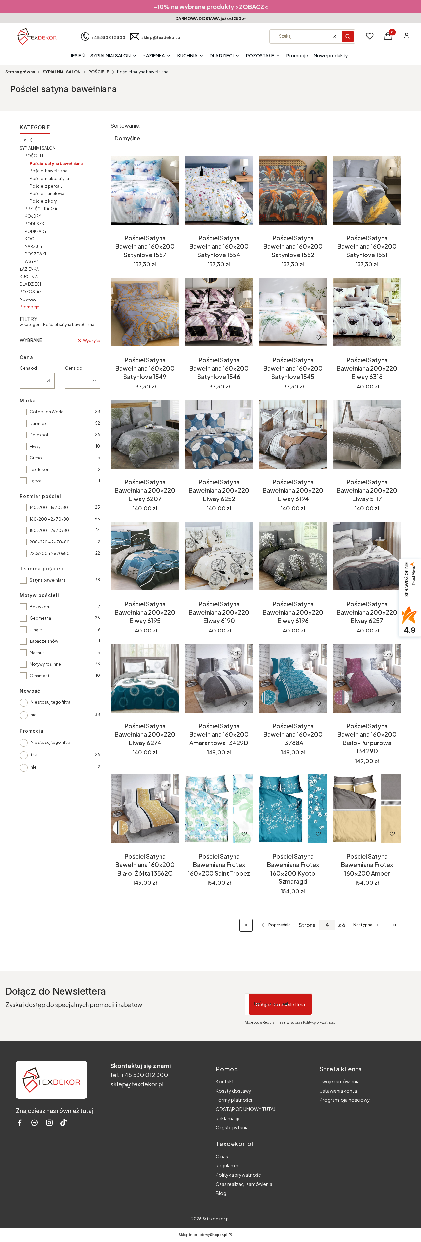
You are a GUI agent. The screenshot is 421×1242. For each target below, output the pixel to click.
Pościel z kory (43, 201)
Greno (36, 457)
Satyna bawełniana (48, 580)
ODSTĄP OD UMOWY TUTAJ (245, 1109)
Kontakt (225, 1081)
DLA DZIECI (30, 284)
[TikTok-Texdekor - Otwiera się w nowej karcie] (63, 1123)
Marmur (37, 652)
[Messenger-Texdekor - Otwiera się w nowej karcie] (34, 1123)
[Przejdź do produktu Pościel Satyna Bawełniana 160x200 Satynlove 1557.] (145, 190)
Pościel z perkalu (46, 186)
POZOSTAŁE (32, 291)
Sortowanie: (126, 125)
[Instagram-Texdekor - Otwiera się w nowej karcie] (49, 1123)
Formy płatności (234, 1100)
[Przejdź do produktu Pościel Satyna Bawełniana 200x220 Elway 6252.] (219, 434)
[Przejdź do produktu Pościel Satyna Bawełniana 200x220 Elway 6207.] (145, 434)
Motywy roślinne (45, 664)
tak (34, 754)
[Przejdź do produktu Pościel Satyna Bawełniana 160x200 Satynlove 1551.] (367, 190)
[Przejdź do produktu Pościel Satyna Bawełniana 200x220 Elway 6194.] (293, 434)
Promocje (29, 306)
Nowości (28, 299)
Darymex (38, 423)
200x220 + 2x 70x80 (50, 542)
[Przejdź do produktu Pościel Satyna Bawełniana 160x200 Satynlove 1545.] (293, 312)
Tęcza (35, 480)
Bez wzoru (40, 606)
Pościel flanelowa (47, 193)
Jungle (36, 629)
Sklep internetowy (203, 1235)
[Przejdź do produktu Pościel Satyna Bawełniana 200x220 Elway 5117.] (367, 434)
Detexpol (39, 434)
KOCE (31, 238)
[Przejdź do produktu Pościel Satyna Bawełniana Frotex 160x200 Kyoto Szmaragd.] (293, 808)
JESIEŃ (26, 140)
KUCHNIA (29, 276)
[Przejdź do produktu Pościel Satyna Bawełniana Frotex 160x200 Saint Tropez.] (219, 808)
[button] (348, 36)
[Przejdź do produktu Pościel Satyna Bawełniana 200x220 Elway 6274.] (145, 678)
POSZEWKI (35, 254)
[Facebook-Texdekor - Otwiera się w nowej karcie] (20, 1123)
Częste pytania (232, 1127)
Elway (35, 446)
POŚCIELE (98, 71)
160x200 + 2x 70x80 (49, 519)
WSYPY (31, 261)
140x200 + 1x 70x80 (49, 507)
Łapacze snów (44, 641)
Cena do (73, 368)
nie (34, 714)
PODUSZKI (35, 223)
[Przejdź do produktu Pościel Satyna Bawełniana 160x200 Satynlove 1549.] (145, 312)
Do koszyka (136, 216)
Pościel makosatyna (49, 178)
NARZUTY (34, 246)
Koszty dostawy (233, 1091)
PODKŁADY (36, 231)
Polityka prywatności (239, 1175)
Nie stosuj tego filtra (50, 702)
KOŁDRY (33, 216)
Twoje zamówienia (339, 1081)
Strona (307, 925)
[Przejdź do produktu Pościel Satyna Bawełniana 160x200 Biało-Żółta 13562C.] (145, 808)
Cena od (28, 368)
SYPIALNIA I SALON (62, 71)
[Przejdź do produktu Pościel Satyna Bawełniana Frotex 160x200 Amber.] (367, 808)
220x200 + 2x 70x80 (50, 553)
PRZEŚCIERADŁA (41, 208)
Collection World (47, 412)
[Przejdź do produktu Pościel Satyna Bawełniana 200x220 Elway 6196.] (293, 556)
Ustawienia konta (338, 1091)
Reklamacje (228, 1118)
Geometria (40, 618)
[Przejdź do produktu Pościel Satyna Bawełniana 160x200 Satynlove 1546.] (219, 312)
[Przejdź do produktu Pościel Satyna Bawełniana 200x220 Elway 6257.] (367, 556)
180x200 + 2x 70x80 (49, 530)
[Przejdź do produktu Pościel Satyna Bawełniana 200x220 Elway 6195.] (145, 556)
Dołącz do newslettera (280, 1004)
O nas (222, 1156)
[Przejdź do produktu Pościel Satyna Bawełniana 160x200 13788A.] (293, 678)
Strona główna (20, 71)
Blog (221, 1193)
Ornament (39, 675)
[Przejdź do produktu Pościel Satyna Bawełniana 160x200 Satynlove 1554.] (219, 190)
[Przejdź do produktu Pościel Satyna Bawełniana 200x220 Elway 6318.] (367, 312)
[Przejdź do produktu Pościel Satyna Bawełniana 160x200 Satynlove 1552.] (293, 190)
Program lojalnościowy (345, 1100)
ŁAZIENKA (29, 269)
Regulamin (227, 1165)
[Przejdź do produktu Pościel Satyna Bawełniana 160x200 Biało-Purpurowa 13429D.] (367, 678)
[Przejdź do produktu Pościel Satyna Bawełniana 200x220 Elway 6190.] (219, 556)
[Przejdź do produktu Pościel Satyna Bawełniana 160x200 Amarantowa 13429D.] (219, 678)
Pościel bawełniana (48, 170)
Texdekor (39, 469)
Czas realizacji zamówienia (244, 1184)
